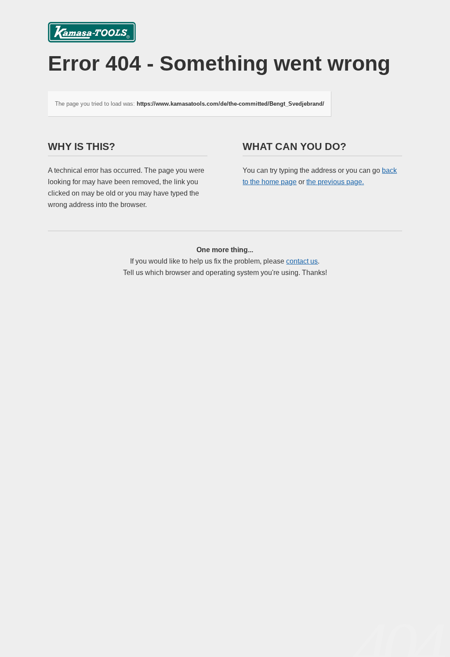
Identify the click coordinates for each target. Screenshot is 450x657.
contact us (302, 261)
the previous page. (335, 182)
